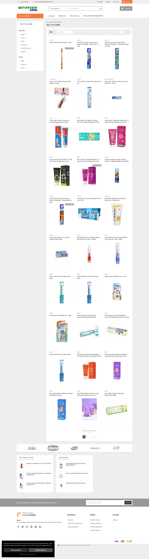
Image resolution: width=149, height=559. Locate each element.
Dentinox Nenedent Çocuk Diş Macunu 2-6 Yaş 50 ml (115, 199)
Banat (23, 34)
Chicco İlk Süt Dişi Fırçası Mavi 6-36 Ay (89, 82)
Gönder (128, 502)
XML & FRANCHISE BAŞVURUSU (93, 16)
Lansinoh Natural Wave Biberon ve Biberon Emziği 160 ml (38, 483)
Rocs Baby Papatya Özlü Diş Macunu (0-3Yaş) (114, 394)
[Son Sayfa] (94, 437)
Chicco (24, 38)
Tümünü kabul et (40, 550)
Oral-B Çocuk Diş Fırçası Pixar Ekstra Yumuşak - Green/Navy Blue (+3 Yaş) (117, 44)
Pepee (51, 235)
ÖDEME (92, 515)
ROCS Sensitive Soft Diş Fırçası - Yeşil (60, 277)
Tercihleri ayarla (16, 550)
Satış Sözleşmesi (95, 530)
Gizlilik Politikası (95, 520)
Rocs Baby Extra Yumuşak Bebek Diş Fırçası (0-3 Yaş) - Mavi (116, 238)
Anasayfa (51, 16)
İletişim (108, 2)
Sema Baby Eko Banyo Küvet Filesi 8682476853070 (76, 464)
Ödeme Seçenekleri (96, 527)
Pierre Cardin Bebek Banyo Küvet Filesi (77, 473)
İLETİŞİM (116, 515)
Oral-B (24, 52)
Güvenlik (70, 520)
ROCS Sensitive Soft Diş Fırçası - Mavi (88, 277)
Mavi (23, 68)
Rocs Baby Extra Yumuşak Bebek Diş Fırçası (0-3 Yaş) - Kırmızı (88, 238)
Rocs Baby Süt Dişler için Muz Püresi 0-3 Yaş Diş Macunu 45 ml (88, 121)
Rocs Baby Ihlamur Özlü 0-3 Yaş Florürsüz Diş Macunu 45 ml (88, 394)
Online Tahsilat (74, 16)
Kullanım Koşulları (95, 523)
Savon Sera (53, 79)
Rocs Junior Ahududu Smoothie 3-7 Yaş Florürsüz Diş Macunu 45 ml (117, 121)
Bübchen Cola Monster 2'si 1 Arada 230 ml (38, 463)
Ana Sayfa (100, 2)
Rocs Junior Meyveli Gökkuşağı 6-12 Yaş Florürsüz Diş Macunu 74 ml (89, 355)
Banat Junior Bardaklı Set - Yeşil (60, 315)
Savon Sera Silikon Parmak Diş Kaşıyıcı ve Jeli (60, 82)
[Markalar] (32, 448)
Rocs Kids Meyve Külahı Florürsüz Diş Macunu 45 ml (61, 394)
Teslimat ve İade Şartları (75, 523)
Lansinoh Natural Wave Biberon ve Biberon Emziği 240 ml (38, 474)
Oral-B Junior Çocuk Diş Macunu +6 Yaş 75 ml (89, 199)
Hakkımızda (62, 16)
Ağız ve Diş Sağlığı (26, 24)
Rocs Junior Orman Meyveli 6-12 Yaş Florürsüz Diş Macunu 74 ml (88, 160)
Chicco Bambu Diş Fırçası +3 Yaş (60, 42)
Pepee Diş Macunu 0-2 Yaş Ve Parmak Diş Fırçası (60, 238)
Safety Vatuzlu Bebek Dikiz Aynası (76, 483)
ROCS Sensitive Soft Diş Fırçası (60, 354)
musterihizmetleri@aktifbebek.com (44, 2)
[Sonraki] (128, 32)
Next (129, 448)
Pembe (24, 64)
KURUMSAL (71, 515)
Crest (23, 41)
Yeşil (23, 61)
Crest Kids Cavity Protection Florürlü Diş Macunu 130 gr (59, 121)
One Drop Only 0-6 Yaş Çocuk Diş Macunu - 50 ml (116, 82)
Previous (19, 448)
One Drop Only (26, 48)
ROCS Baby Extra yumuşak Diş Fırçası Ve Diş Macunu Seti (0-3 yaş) (117, 316)
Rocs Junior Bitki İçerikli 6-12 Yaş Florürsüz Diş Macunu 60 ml (61, 160)
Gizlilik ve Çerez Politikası (29, 554)
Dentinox (24, 45)
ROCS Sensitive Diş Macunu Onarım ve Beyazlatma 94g (86, 316)
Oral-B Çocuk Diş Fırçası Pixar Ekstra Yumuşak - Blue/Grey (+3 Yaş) (88, 44)
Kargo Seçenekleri (73, 527)
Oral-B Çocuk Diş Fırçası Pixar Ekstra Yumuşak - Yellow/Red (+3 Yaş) (61, 200)
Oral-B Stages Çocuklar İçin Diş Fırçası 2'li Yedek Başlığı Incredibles (117, 160)
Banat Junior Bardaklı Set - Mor (115, 276)
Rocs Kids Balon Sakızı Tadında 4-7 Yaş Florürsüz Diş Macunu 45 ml (116, 355)
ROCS (78, 118)
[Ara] (101, 8)
